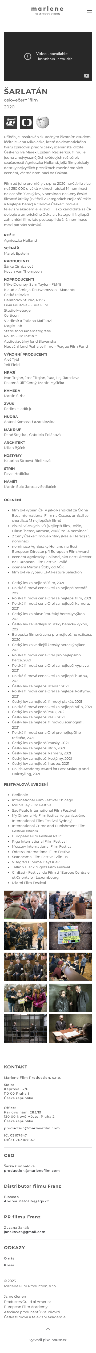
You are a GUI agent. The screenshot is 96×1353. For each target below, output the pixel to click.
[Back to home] (48, 10)
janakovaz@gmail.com (25, 1232)
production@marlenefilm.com (32, 1171)
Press (9, 1265)
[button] (89, 10)
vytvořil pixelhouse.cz (48, 1340)
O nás (9, 1258)
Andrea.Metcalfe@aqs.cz (26, 1201)
